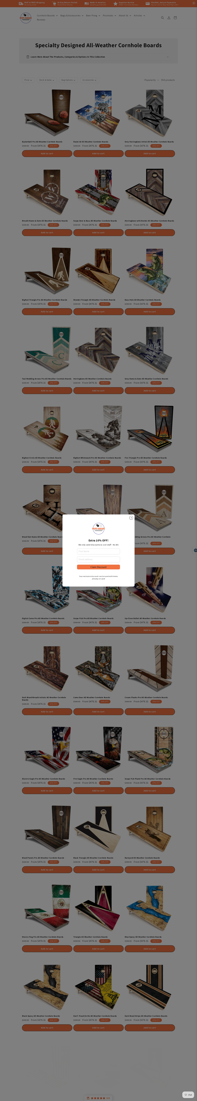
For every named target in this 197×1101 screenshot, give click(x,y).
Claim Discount (98, 567)
